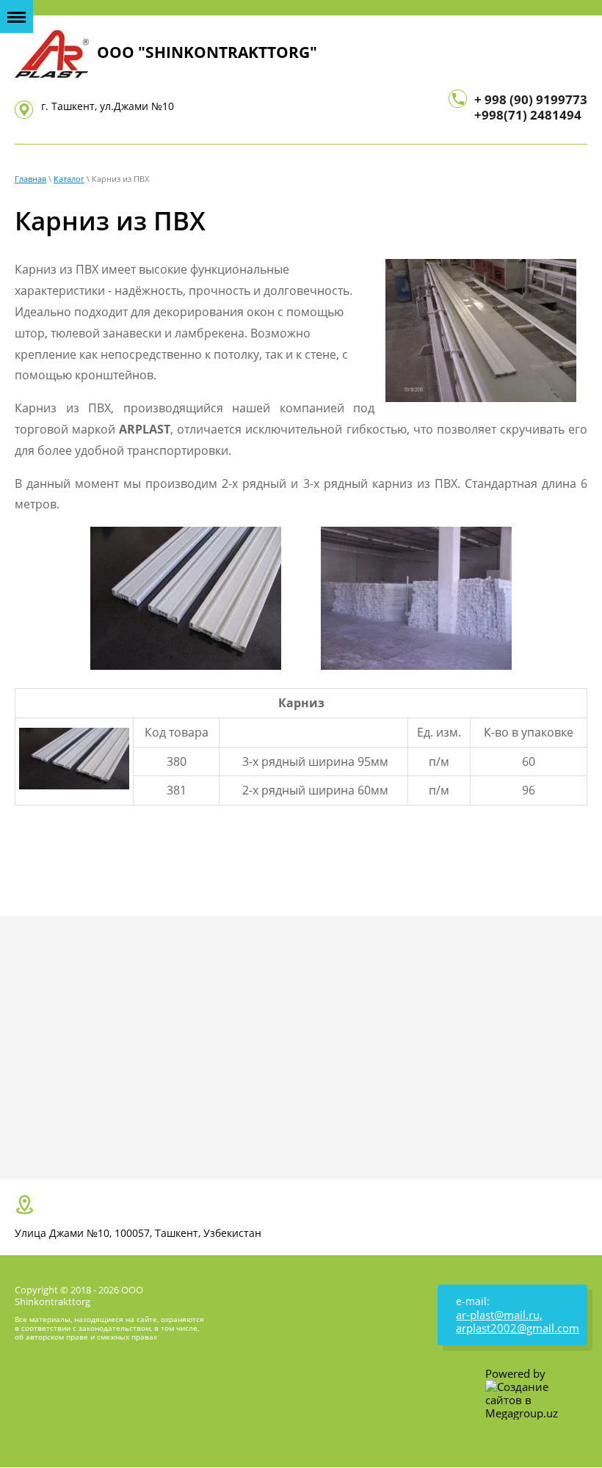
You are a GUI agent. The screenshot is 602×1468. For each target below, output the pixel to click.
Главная (30, 178)
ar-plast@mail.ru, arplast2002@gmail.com (517, 1321)
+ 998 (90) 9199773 (530, 99)
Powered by (515, 1374)
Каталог (69, 178)
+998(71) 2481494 (527, 114)
